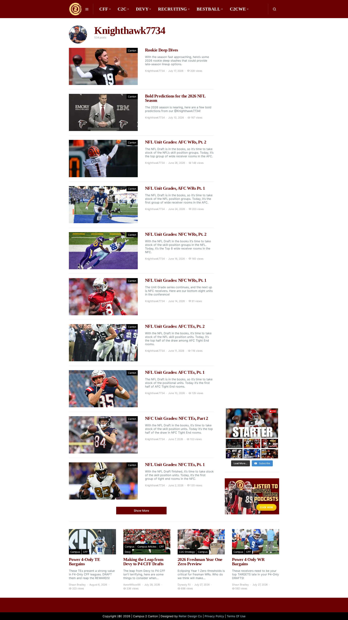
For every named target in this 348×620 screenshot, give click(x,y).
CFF (103, 9)
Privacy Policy (214, 616)
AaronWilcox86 (132, 584)
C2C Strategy (187, 551)
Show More (141, 510)
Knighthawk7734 (155, 70)
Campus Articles (146, 546)
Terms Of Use (236, 616)
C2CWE (238, 9)
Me (104, 20)
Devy (142, 9)
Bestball (208, 9)
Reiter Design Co (190, 616)
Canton (132, 50)
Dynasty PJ (184, 584)
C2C (122, 9)
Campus (75, 551)
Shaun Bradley (77, 584)
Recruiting (172, 9)
